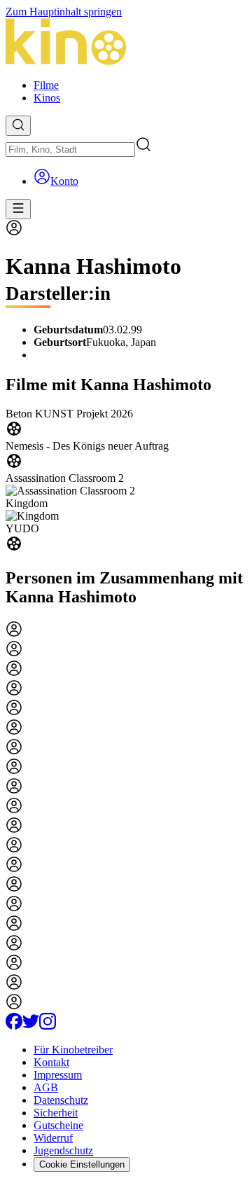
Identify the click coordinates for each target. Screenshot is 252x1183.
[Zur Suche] (18, 126)
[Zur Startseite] (126, 43)
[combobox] (70, 149)
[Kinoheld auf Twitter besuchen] (30, 1026)
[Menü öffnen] (18, 209)
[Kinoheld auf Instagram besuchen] (47, 1026)
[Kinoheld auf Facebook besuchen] (14, 1026)
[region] (126, 481)
